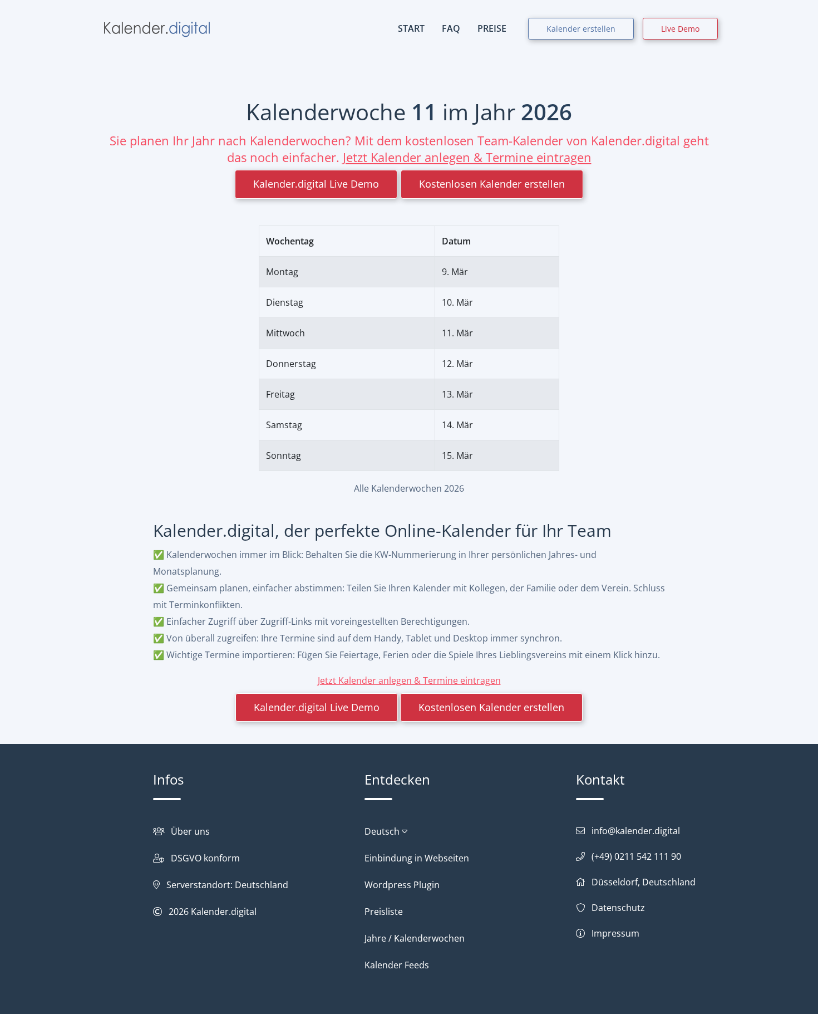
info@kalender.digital (636, 831)
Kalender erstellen (580, 28)
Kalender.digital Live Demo (316, 183)
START (411, 28)
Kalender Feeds (396, 965)
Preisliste (383, 911)
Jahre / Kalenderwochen (414, 938)
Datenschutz (618, 908)
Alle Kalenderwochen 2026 (409, 488)
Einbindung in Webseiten (416, 858)
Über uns (190, 831)
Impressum (615, 933)
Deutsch (383, 831)
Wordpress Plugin (402, 885)
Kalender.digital (224, 911)
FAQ (451, 28)
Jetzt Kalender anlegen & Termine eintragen (467, 157)
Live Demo (680, 28)
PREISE (491, 28)
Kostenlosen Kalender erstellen (492, 183)
